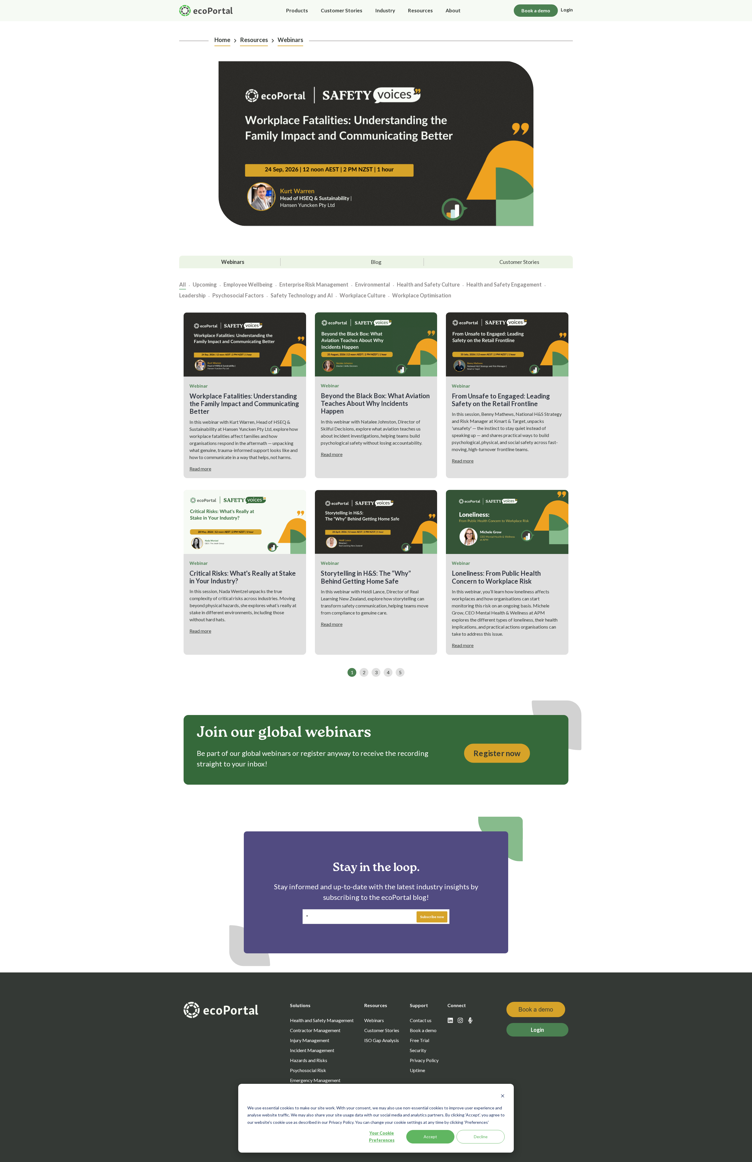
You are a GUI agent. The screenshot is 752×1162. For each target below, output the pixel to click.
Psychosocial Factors (238, 295)
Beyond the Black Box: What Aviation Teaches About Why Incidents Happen (375, 403)
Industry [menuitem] (385, 10)
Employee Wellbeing (248, 285)
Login (567, 9)
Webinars (290, 39)
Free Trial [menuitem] (419, 1040)
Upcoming (205, 285)
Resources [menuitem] (420, 10)
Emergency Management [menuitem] (315, 1080)
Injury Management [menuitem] (309, 1040)
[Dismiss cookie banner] (503, 1096)
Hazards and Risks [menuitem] (308, 1060)
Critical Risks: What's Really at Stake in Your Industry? (242, 577)
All (182, 285)
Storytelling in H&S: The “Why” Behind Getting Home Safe (366, 577)
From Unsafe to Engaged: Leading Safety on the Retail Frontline (501, 400)
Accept (430, 1136)
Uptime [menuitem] (417, 1070)
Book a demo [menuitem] (423, 1030)
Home (222, 39)
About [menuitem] (453, 10)
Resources (254, 39)
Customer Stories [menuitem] (341, 10)
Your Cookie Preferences (382, 1137)
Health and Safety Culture (428, 285)
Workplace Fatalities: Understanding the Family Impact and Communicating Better (244, 404)
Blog (376, 262)
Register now (497, 753)
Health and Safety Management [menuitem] (322, 1020)
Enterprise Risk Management (313, 285)
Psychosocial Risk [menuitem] (308, 1070)
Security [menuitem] (418, 1050)
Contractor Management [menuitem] (315, 1030)
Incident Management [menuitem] (312, 1050)
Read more (200, 468)
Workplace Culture (362, 295)
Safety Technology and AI (302, 295)
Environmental (372, 285)
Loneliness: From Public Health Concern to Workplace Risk (496, 577)
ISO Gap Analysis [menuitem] (381, 1040)
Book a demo (535, 10)
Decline (481, 1136)
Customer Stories (519, 262)
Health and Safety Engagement (504, 285)
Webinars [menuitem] (374, 1020)
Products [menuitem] (297, 10)
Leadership (192, 295)
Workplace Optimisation (421, 295)
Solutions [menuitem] (300, 1005)
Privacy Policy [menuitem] (424, 1060)
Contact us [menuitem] (421, 1020)
